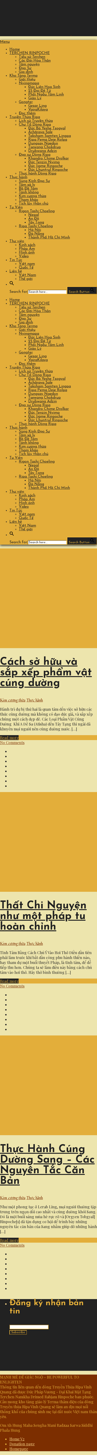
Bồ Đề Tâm (28, 188)
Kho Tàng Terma (23, 76)
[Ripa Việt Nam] (47, 33)
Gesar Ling (37, 106)
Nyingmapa (29, 83)
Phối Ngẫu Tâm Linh (46, 94)
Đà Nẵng (36, 234)
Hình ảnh (27, 252)
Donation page (22, 1443)
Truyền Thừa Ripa (24, 117)
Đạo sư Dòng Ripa (34, 155)
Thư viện (16, 241)
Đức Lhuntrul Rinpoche (48, 170)
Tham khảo (28, 200)
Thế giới (25, 279)
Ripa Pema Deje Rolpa (47, 140)
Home (14, 49)
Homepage (18, 1448)
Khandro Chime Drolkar (48, 158)
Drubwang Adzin (42, 151)
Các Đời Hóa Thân (35, 61)
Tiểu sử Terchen (32, 57)
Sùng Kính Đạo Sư (34, 181)
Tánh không (29, 192)
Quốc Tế (26, 268)
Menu (5, 42)
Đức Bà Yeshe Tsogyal (46, 128)
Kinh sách (27, 245)
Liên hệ (15, 271)
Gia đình (26, 72)
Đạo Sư (25, 68)
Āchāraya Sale (40, 132)
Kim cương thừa (32, 196)
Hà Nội (34, 230)
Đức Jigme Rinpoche (45, 166)
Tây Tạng (36, 222)
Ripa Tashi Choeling (36, 226)
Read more (9, 737)
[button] (11, 284)
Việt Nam (27, 275)
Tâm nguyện (29, 64)
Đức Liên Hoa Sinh (44, 87)
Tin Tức (15, 260)
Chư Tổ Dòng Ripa (35, 125)
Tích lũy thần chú (33, 204)
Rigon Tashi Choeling (37, 211)
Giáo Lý (34, 98)
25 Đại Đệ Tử (39, 91)
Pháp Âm (27, 249)
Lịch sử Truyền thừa (36, 121)
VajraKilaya (38, 109)
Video (24, 256)
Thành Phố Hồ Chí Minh (49, 237)
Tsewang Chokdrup (44, 147)
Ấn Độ (33, 219)
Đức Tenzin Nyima (44, 162)
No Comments (12, 742)
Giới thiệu (27, 79)
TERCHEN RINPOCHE (29, 53)
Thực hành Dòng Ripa (37, 173)
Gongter (26, 102)
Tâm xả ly (27, 185)
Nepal (33, 215)
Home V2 (16, 1438)
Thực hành (18, 177)
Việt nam (27, 264)
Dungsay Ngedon (43, 143)
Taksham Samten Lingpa (49, 136)
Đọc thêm (27, 113)
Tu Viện (16, 207)
